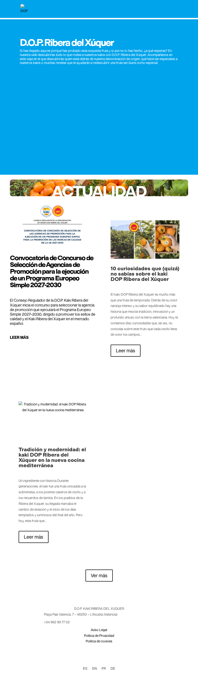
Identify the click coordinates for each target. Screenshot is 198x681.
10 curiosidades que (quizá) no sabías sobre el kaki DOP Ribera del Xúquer (145, 273)
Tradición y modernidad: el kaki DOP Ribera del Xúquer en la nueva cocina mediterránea (52, 457)
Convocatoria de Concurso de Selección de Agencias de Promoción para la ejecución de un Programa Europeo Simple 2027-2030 (51, 271)
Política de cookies (99, 641)
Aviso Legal (99, 630)
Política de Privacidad (99, 635)
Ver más (99, 575)
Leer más (19, 337)
